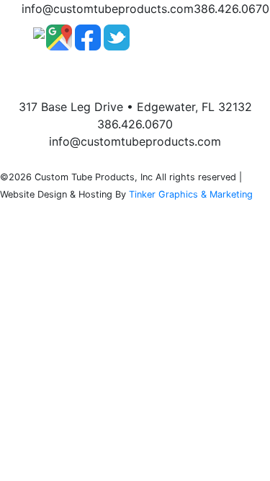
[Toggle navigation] (217, 37)
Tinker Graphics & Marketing (191, 194)
